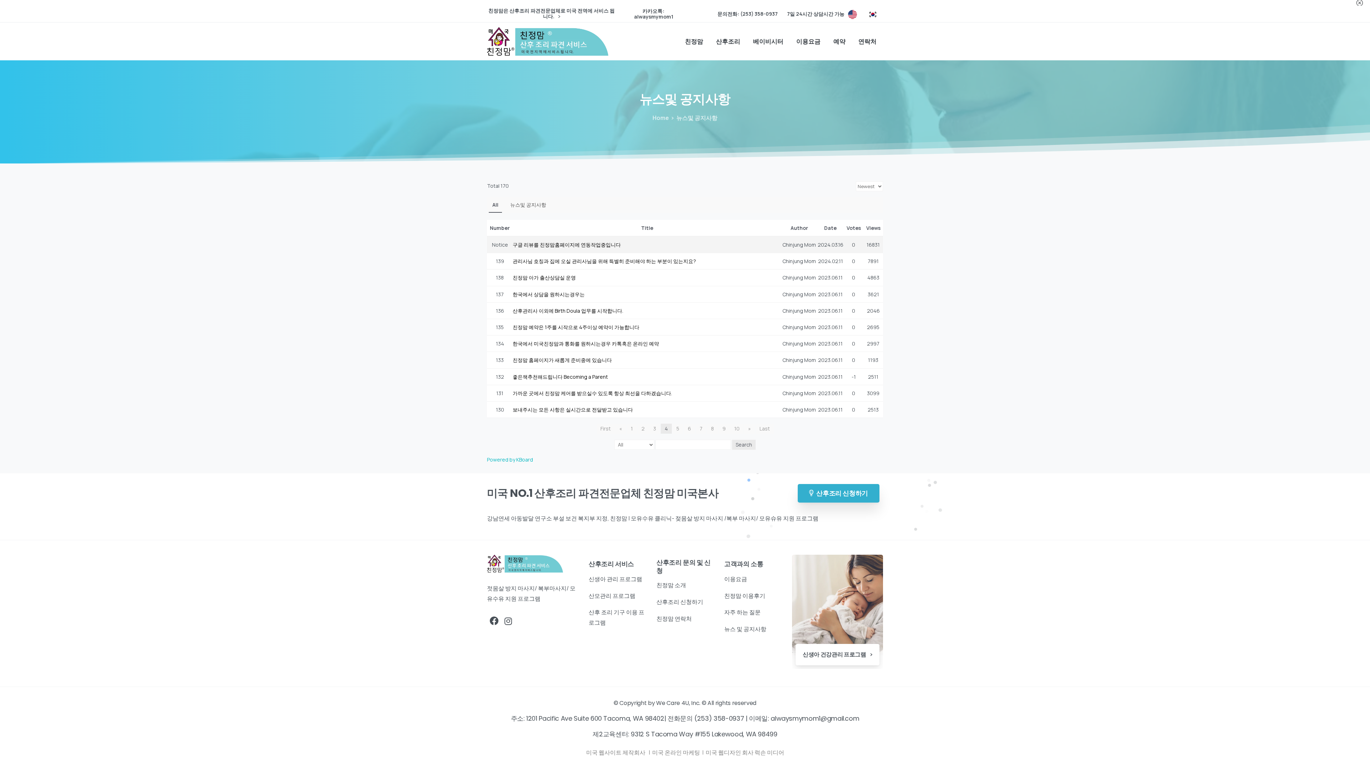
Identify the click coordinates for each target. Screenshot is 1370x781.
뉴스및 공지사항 (528, 204)
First (605, 428)
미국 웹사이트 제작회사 (616, 752)
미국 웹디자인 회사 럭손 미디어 (745, 752)
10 (737, 428)
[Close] (1359, 3)
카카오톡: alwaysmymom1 (653, 14)
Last (765, 428)
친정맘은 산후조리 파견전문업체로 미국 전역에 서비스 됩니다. (551, 14)
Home (661, 118)
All (495, 204)
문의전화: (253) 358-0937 (747, 14)
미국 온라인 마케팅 (676, 752)
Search (744, 444)
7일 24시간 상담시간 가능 (815, 14)
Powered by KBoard (510, 459)
